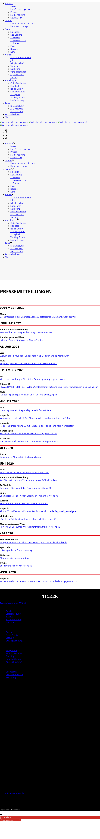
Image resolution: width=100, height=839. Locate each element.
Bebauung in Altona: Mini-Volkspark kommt (21, 457)
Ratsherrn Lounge (19, 26)
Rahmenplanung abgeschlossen (32, 379)
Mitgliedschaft (17, 63)
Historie (10, 622)
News (13, 6)
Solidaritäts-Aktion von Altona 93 (16, 565)
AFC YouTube (16, 111)
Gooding (10, 656)
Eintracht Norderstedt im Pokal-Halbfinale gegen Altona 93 (28, 433)
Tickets (8, 20)
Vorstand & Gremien (20, 57)
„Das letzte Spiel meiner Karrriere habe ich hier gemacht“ (28, 519)
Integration (11, 650)
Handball (14, 86)
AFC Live (9, 3)
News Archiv (16, 17)
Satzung (14, 77)
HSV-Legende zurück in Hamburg (16, 550)
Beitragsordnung (14, 640)
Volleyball (15, 94)
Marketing (15, 68)
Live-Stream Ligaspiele (21, 9)
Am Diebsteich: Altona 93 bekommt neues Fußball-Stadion (28, 480)
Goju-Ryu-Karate (18, 83)
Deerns (14, 49)
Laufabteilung (17, 100)
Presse (13, 12)
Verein (8, 54)
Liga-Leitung (16, 34)
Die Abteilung (17, 105)
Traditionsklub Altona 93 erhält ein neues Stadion (24, 503)
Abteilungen (11, 80)
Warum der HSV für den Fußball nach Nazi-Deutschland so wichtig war (34, 355)
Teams (8, 29)
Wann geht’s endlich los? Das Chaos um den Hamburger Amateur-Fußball (36, 418)
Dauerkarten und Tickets (22, 23)
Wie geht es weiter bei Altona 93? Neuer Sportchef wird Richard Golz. (33, 542)
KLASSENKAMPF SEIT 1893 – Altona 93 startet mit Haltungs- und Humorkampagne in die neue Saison (49, 387)
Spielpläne (15, 32)
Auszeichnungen (14, 661)
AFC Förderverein (14, 674)
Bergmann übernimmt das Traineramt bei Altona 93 (25, 488)
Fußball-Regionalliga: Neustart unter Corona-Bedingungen (28, 394)
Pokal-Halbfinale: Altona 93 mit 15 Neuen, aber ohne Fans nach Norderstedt (37, 425)
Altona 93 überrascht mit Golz (14, 558)
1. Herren (15, 37)
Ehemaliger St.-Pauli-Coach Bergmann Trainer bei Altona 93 (29, 495)
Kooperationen (13, 659)
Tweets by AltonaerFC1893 (13, 603)
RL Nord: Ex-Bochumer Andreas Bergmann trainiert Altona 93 (30, 526)
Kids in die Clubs (14, 653)
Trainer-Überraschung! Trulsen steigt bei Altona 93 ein (26, 332)
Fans (7, 103)
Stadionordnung (14, 619)
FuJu (12, 46)
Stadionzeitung (17, 14)
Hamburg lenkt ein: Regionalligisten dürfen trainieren (26, 410)
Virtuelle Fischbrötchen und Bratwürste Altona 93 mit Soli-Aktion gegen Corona (38, 581)
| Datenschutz (14, 810)
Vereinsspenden (18, 71)
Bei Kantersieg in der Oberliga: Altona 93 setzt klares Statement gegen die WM (38, 316)
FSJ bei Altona (17, 74)
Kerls (12, 51)
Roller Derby (16, 88)
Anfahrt (9, 611)
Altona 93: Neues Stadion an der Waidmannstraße (24, 472)
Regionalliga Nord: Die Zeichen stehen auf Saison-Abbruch (28, 363)
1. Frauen (15, 43)
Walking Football (18, 97)
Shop (7, 117)
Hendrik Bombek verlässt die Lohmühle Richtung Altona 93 (29, 441)
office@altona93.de (14, 793)
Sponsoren (15, 66)
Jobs (12, 60)
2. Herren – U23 (18, 40)
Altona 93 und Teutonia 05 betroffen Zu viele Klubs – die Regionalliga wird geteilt (39, 511)
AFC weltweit (16, 108)
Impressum (4, 810)
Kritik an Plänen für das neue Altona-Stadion (21, 340)
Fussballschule (12, 114)
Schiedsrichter (17, 91)
